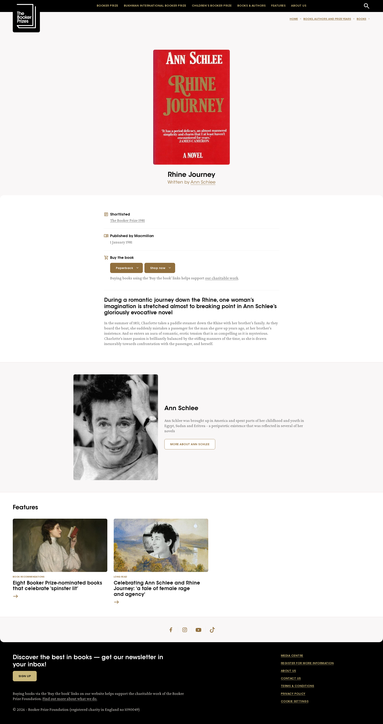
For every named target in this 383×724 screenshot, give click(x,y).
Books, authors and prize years (327, 19)
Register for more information (307, 663)
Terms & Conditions (297, 686)
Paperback (124, 268)
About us (288, 671)
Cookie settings (294, 701)
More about (189, 444)
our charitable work (221, 278)
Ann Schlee (203, 182)
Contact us (291, 678)
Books (361, 19)
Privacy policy (293, 694)
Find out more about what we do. (69, 698)
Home (294, 19)
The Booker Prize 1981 (127, 220)
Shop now (157, 268)
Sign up (25, 676)
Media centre (292, 656)
